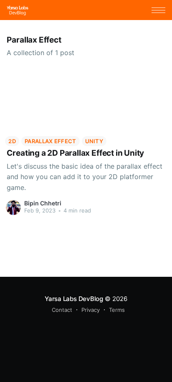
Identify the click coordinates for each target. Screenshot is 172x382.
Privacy (90, 309)
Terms (117, 309)
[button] (158, 10)
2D (12, 141)
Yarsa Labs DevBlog (74, 299)
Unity (94, 141)
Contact (62, 309)
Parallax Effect (50, 141)
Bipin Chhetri (42, 203)
